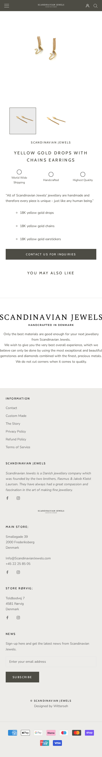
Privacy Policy (16, 431)
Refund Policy (16, 439)
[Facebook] (7, 498)
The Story (13, 423)
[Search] (95, 6)
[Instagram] (18, 498)
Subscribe (22, 677)
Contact (11, 408)
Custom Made (16, 416)
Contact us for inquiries (51, 254)
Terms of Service (18, 447)
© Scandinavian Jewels (50, 700)
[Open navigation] (6, 5)
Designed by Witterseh (51, 706)
